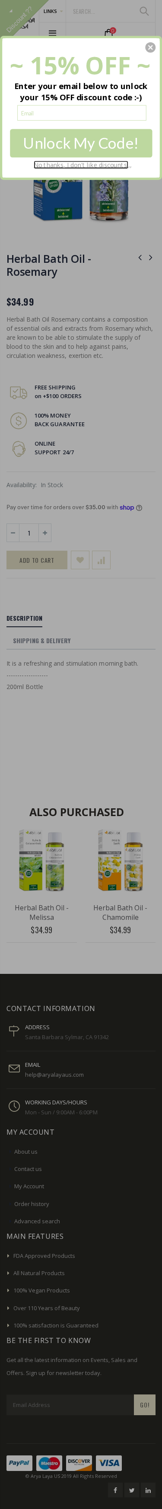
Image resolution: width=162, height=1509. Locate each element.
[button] (150, 47)
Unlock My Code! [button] (81, 143)
